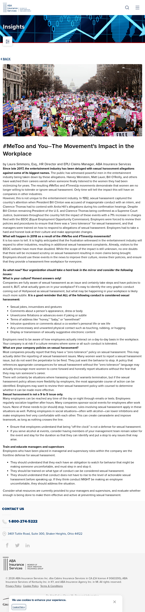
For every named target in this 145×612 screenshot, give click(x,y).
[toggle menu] (137, 7)
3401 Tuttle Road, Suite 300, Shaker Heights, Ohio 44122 (45, 534)
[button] (114, 602)
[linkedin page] (27, 545)
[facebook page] (7, 545)
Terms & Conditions (51, 586)
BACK (7, 59)
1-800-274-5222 (22, 521)
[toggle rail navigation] (7, 41)
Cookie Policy (31, 586)
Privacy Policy (14, 586)
